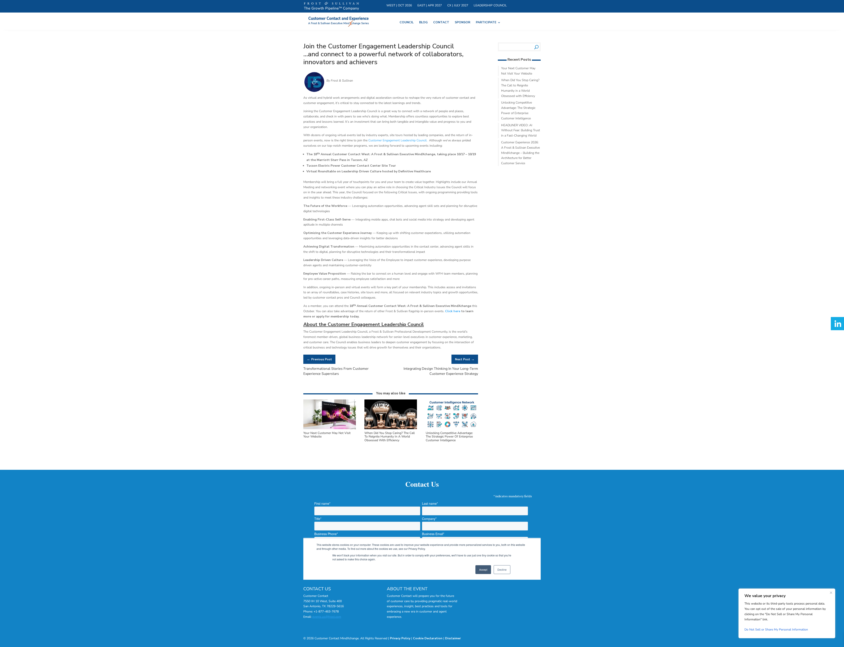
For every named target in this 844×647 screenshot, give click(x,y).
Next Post (465, 359)
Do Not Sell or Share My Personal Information (776, 629)
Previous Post (319, 359)
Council (407, 22)
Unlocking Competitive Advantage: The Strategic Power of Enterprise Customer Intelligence (449, 437)
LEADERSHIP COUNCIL (490, 5)
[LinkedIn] (837, 323)
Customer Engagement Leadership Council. (398, 140)
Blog (423, 22)
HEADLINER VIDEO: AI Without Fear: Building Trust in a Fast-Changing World (520, 130)
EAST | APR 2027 (429, 5)
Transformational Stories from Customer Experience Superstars (336, 371)
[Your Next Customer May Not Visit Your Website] (329, 428)
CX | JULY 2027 (457, 5)
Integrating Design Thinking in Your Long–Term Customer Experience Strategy (441, 371)
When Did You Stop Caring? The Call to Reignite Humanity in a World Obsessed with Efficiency (389, 437)
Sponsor (462, 22)
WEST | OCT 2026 (399, 5)
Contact (441, 22)
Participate (486, 22)
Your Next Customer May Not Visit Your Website (327, 435)
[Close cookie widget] (831, 593)
